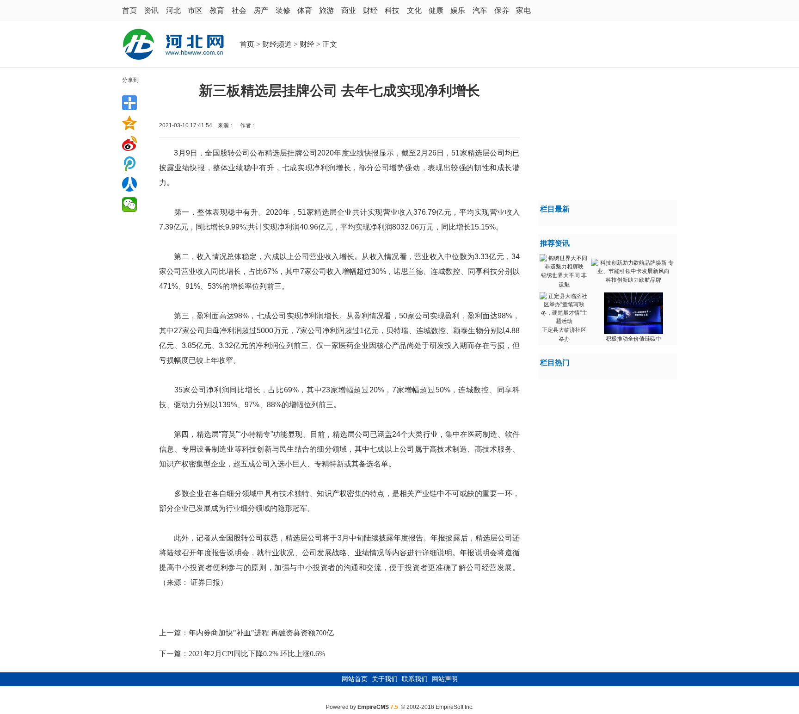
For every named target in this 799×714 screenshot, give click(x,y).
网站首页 (355, 679)
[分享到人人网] (129, 184)
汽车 (480, 10)
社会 (239, 10)
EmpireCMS (373, 707)
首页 (129, 10)
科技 (392, 10)
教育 (216, 10)
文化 (414, 10)
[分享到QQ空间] (129, 123)
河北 (173, 10)
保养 (501, 10)
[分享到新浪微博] (129, 143)
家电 (523, 10)
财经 (370, 10)
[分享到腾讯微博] (129, 163)
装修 (283, 10)
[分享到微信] (129, 204)
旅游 (326, 10)
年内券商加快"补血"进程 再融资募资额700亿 (261, 633)
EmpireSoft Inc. (454, 707)
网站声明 (445, 679)
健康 (436, 10)
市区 (195, 10)
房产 (260, 10)
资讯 (151, 10)
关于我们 (385, 679)
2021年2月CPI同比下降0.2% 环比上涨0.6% (257, 654)
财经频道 (277, 44)
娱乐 (457, 10)
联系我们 (415, 679)
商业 (348, 10)
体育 (304, 10)
